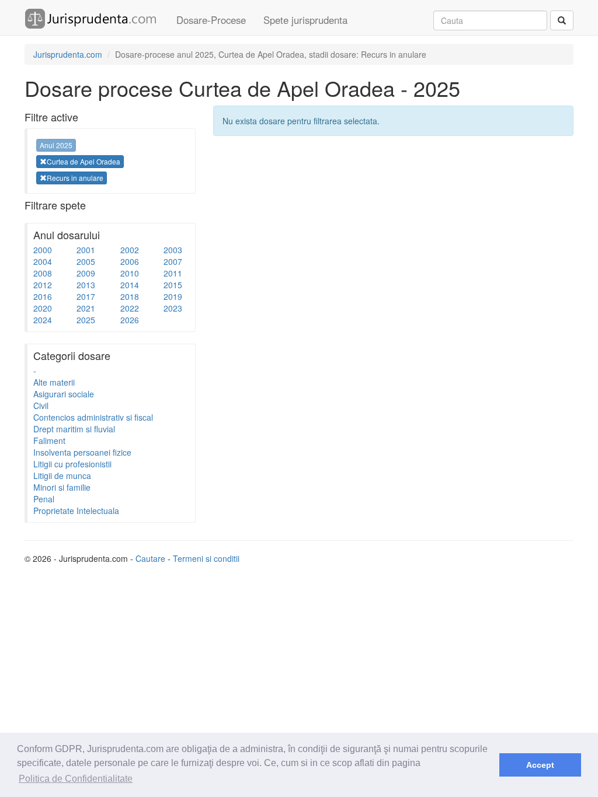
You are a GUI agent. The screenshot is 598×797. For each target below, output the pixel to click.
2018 (129, 296)
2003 (173, 250)
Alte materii (54, 382)
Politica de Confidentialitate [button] (76, 779)
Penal (43, 499)
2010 (129, 273)
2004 (42, 261)
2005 (86, 261)
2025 (86, 320)
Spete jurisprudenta (305, 20)
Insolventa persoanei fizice (82, 452)
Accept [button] (540, 765)
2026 (129, 320)
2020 (42, 308)
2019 (173, 296)
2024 (42, 320)
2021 (86, 308)
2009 (86, 273)
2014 (129, 285)
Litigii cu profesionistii (72, 464)
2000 (42, 250)
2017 (86, 296)
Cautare (150, 558)
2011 (173, 273)
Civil (40, 405)
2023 (173, 308)
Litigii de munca (62, 475)
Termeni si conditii (206, 558)
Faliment (49, 440)
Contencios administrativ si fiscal (93, 417)
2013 (86, 285)
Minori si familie (62, 487)
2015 (173, 285)
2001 (86, 250)
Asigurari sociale (63, 394)
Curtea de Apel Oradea (83, 161)
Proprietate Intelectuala (76, 510)
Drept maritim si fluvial (74, 429)
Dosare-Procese (211, 20)
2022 (129, 308)
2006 (129, 261)
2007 (173, 261)
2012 (42, 285)
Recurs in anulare (75, 178)
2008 (42, 273)
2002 (129, 250)
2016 (42, 296)
